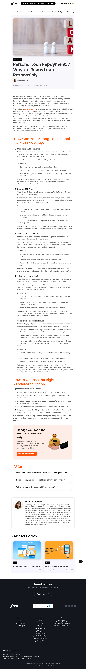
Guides (40, 627)
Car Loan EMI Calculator (61, 625)
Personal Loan (30, 12)
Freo (13, 12)
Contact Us (39, 623)
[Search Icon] (72, 12)
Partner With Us (39, 642)
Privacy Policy (50, 665)
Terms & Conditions (38, 665)
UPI (21, 620)
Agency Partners (40, 635)
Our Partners (39, 632)
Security (39, 630)
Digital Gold (21, 625)
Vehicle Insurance (21, 623)
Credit (21, 627)
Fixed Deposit (61, 620)
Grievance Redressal (39, 637)
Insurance (21, 622)
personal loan (29, 109)
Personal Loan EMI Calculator (61, 623)
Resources (20, 12)
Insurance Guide (40, 628)
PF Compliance (39, 640)
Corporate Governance (40, 638)
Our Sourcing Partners (39, 633)
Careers (39, 622)
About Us (39, 620)
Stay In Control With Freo (26, 454)
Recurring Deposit (61, 622)
